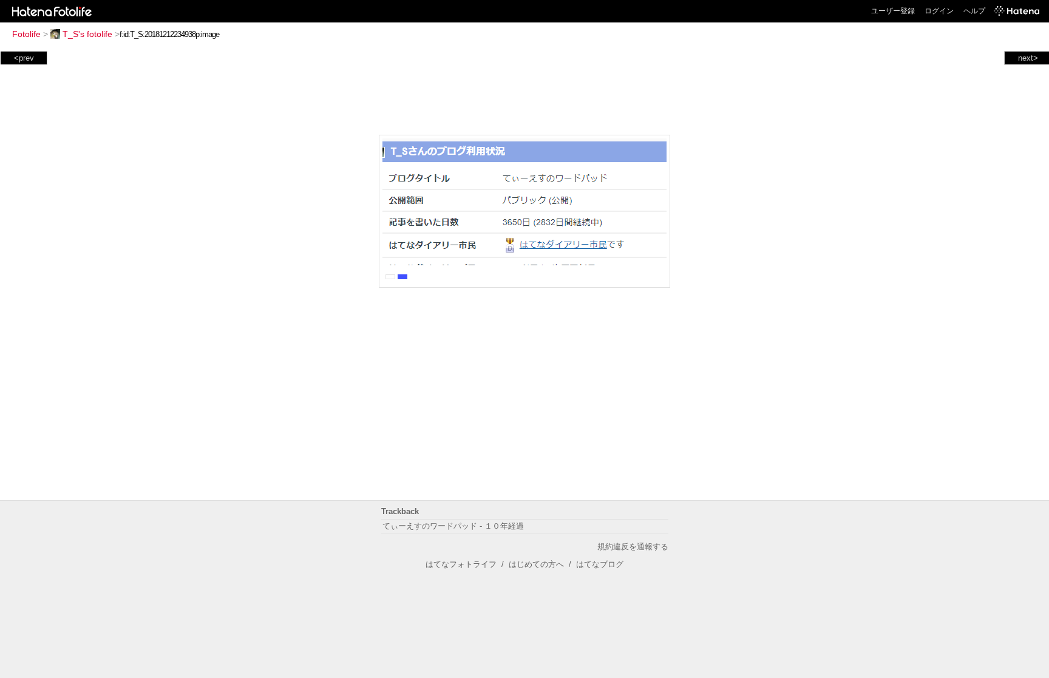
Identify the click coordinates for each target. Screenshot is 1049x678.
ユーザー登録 (893, 11)
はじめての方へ (536, 564)
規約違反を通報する (632, 546)
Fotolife (26, 34)
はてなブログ (599, 564)
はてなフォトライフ (461, 564)
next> (1028, 58)
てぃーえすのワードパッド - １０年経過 (453, 526)
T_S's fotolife (87, 34)
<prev (24, 58)
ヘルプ (974, 11)
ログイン (939, 11)
